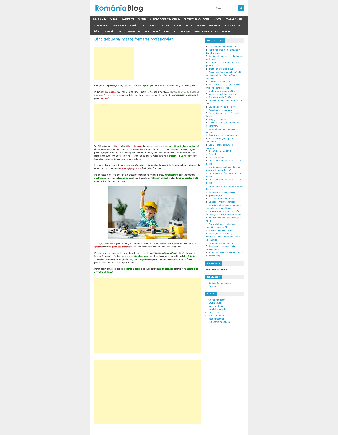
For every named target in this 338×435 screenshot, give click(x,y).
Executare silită (232, 25)
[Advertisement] (114, 63)
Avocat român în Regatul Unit (222, 192)
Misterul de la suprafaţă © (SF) (223, 91)
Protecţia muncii (100, 25)
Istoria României (234, 19)
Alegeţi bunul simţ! (217, 119)
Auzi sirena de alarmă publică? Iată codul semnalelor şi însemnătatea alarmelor (223, 75)
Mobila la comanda (217, 309)
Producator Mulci (216, 315)
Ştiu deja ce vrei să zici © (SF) (223, 107)
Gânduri (114, 19)
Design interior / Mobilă (206, 31)
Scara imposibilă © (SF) (220, 97)
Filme (166, 31)
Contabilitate (119, 25)
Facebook (213, 286)
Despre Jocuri (215, 303)
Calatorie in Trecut (216, 300)
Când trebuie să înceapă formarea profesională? (133, 39)
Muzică (156, 31)
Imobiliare (226, 31)
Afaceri (218, 19)
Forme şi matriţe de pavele (221, 243)
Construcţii (128, 19)
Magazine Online (216, 306)
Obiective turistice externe (197, 19)
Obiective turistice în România (165, 19)
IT (244, 25)
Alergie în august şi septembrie (223, 135)
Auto (121, 31)
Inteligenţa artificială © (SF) (221, 69)
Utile (175, 31)
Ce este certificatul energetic (222, 202)
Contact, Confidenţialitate (219, 283)
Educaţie (185, 31)
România (142, 19)
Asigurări (110, 31)
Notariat (200, 25)
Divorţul (212, 154)
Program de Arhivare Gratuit (221, 198)
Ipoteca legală (215, 195)
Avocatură (214, 25)
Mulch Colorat (214, 312)
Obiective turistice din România (223, 46)
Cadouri (177, 25)
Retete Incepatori (216, 319)
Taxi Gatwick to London (219, 322)
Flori (142, 25)
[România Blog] (119, 11)
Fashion (165, 25)
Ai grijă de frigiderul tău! (220, 151)
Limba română (99, 19)
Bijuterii (153, 25)
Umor (146, 31)
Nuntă (133, 25)
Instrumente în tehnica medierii (223, 94)
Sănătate (96, 31)
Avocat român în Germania (220, 110)
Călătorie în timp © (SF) (219, 81)
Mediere (188, 25)
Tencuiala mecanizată (218, 157)
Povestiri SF (134, 31)
